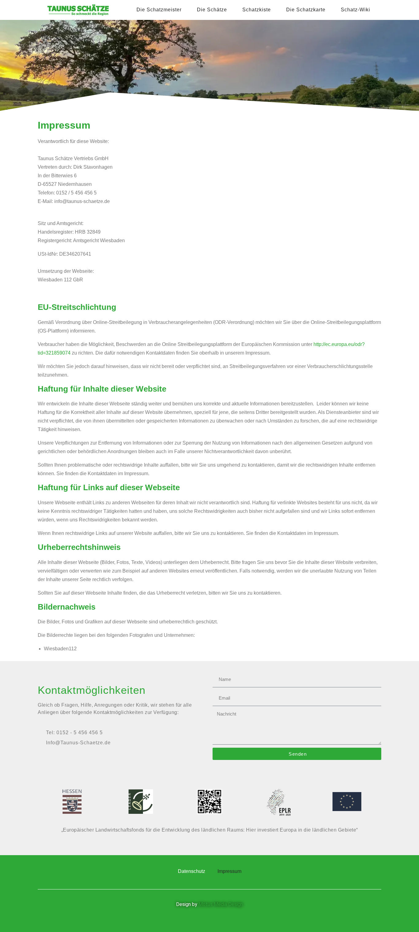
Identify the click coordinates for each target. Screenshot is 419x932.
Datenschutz (191, 871)
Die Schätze (212, 9)
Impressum (229, 871)
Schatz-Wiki (355, 9)
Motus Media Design (220, 904)
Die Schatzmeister (159, 9)
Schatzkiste (256, 9)
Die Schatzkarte (305, 9)
